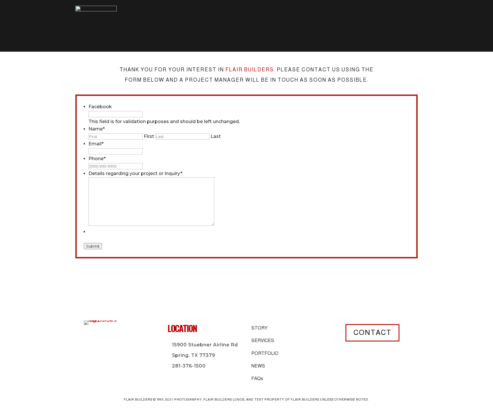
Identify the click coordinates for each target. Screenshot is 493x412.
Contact (372, 332)
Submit (93, 246)
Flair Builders (249, 70)
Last (216, 136)
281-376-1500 (189, 366)
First (149, 136)
